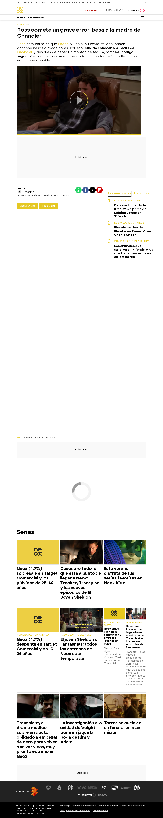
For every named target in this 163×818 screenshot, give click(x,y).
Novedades (134, 622)
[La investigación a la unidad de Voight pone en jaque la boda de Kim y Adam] (81, 706)
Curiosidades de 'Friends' (132, 241)
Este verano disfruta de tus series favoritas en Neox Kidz (123, 575)
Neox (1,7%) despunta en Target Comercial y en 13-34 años (37, 646)
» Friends (38, 437)
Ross (21, 44)
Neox (20, 437)
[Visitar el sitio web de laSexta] (59, 787)
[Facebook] (19, 191)
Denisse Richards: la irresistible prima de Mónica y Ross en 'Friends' (130, 210)
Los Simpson (41, 2)
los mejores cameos (129, 200)
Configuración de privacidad (75, 810)
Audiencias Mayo (112, 624)
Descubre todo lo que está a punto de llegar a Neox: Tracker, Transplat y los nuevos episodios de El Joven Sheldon (80, 583)
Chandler (24, 52)
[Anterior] (18, 2)
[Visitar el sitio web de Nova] (81, 787)
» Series (28, 437)
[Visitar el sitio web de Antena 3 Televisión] (48, 787)
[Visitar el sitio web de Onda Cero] (115, 787)
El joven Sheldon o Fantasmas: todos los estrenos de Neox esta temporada (78, 649)
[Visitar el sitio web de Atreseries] (104, 787)
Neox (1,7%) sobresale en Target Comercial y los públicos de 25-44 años (37, 578)
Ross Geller (48, 206)
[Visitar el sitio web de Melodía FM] (137, 787)
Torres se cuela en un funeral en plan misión (122, 727)
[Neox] (36, 10)
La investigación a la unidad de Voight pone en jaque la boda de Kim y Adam (81, 732)
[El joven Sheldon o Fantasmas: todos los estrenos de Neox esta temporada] (81, 620)
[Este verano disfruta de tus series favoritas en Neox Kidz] (125, 552)
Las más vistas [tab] (119, 193)
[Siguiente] (144, 2)
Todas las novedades (75, 635)
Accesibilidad (100, 810)
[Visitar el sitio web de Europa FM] (126, 787)
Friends (52, 2)
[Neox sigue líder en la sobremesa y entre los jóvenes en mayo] (114, 614)
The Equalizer (104, 2)
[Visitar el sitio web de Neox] (70, 787)
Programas (36, 17)
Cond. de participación (132, 805)
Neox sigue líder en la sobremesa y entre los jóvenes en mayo (112, 636)
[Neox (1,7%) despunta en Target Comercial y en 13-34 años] (38, 620)
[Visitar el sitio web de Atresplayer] (87, 795)
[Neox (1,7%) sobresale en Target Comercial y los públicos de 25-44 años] (38, 552)
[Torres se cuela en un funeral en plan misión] (125, 706)
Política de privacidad (84, 805)
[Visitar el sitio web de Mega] (92, 787)
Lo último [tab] (141, 193)
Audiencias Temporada (33, 635)
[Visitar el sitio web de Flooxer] (102, 795)
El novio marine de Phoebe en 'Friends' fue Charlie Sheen (132, 231)
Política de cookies (108, 805)
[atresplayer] (135, 10)
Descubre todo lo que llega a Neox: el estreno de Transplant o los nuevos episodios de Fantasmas (135, 637)
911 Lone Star (78, 2)
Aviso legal (65, 805)
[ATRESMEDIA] (27, 791)
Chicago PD (91, 2)
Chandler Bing (27, 206)
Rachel (63, 44)
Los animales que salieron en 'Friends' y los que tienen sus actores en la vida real (133, 251)
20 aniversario (27, 2)
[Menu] (142, 17)
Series (21, 17)
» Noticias (49, 437)
